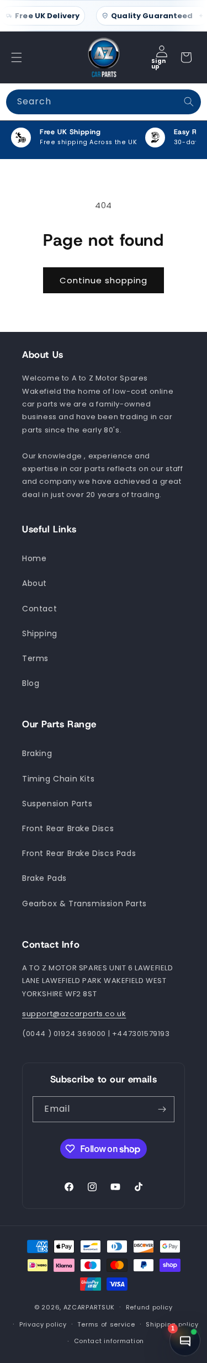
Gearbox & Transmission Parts (84, 903)
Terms (35, 658)
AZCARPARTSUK (89, 1307)
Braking (37, 753)
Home (34, 558)
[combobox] (103, 101)
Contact (39, 608)
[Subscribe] (162, 1109)
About (34, 583)
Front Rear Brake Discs (68, 828)
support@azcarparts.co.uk (74, 1013)
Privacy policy (43, 1324)
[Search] (189, 101)
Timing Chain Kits (58, 778)
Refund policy (149, 1307)
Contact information (109, 1340)
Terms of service (106, 1324)
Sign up (158, 63)
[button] (16, 57)
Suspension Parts (57, 803)
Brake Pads (44, 878)
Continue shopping (103, 280)
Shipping (39, 633)
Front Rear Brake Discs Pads (79, 853)
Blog (30, 683)
